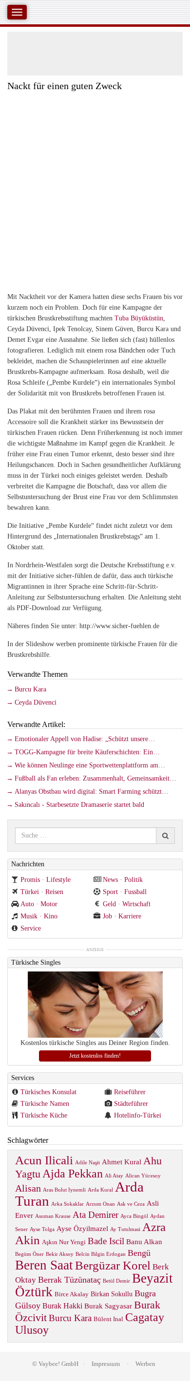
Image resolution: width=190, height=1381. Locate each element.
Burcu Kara (30, 689)
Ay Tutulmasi (125, 1229)
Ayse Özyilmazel (82, 1228)
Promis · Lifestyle (45, 879)
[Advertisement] (95, 191)
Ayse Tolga (42, 1229)
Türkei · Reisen (41, 892)
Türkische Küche (43, 1115)
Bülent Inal (108, 1319)
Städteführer (131, 1103)
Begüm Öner (29, 1254)
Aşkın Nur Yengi (64, 1242)
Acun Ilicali (44, 1160)
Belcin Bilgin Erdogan (101, 1254)
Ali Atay (114, 1175)
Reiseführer (130, 1092)
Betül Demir (116, 1281)
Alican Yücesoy (143, 1175)
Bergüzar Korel (113, 1265)
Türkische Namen (44, 1103)
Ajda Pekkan (72, 1173)
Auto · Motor (38, 904)
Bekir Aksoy (60, 1254)
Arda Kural (100, 1190)
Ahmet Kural (121, 1161)
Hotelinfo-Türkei (137, 1115)
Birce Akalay (72, 1294)
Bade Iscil (106, 1241)
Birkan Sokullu (112, 1294)
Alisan (28, 1188)
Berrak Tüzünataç (69, 1280)
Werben (145, 1363)
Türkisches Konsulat (48, 1092)
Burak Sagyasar (108, 1306)
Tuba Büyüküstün (138, 318)
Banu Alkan (144, 1241)
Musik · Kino (38, 916)
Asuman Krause (53, 1216)
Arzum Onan (100, 1204)
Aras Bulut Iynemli (64, 1190)
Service (30, 928)
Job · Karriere (122, 916)
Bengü (139, 1253)
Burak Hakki (62, 1305)
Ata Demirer (95, 1215)
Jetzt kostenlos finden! (95, 1055)
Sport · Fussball (125, 892)
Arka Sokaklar (67, 1204)
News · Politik (123, 879)
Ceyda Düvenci (36, 702)
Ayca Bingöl (134, 1216)
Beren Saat (44, 1265)
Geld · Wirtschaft (127, 904)
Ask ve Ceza (131, 1204)
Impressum (106, 1363)
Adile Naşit (87, 1162)
